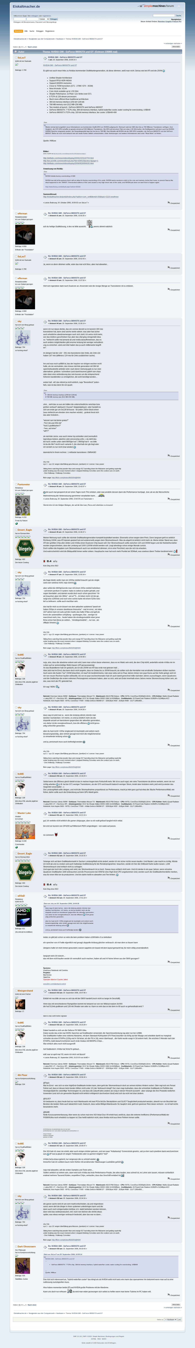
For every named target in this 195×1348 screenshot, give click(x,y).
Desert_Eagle (25, 530)
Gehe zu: (160, 1319)
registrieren (47, 16)
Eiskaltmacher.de (26, 6)
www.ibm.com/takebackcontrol (54, 984)
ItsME (21, 654)
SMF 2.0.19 (77, 1336)
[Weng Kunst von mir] (16, 524)
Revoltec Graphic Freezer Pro (169, 21)
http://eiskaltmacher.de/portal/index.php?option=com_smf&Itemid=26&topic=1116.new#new (81, 197)
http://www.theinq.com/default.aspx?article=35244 (62, 187)
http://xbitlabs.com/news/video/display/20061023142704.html (68, 158)
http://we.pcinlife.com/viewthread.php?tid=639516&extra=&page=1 (69, 153)
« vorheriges (168, 43)
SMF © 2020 (87, 1336)
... (24, 47)
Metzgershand (25, 990)
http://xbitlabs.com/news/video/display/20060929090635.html (68, 163)
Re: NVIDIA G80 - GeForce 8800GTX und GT (67, 213)
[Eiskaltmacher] (16, 848)
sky (19, 321)
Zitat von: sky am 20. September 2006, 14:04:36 (61, 903)
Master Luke (24, 813)
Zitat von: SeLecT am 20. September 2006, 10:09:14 (63, 1254)
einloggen (34, 16)
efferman (22, 213)
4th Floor (22, 1075)
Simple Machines (99, 1336)
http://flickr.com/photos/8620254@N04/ (66, 478)
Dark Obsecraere (27, 1246)
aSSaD (21, 895)
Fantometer (24, 484)
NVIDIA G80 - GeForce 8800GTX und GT (65, 57)
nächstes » (178, 43)
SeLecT (22, 57)
